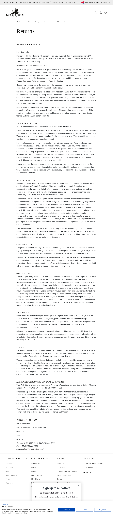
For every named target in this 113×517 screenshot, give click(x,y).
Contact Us (35, 463)
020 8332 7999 (91, 467)
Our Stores (7, 2)
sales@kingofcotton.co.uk (33, 449)
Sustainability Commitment (67, 471)
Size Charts (35, 479)
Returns (16, 2)
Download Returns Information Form (31, 66)
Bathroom (9, 467)
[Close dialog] (78, 485)
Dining (8, 479)
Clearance (9, 483)
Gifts (7, 471)
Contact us (45, 2)
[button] (9, 22)
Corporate (34, 2)
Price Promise (36, 475)
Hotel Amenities (11, 475)
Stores (59, 479)
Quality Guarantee (64, 475)
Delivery (25, 2)
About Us (60, 463)
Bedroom (9, 463)
